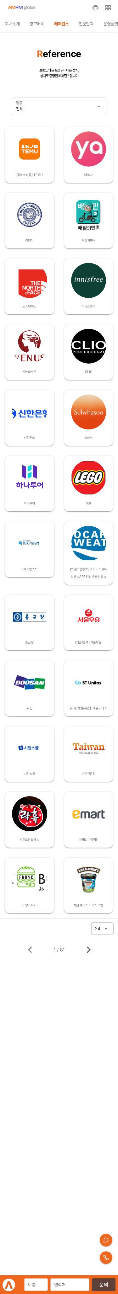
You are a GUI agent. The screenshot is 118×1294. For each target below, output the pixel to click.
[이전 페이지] (30, 949)
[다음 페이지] (88, 949)
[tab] (12, 24)
